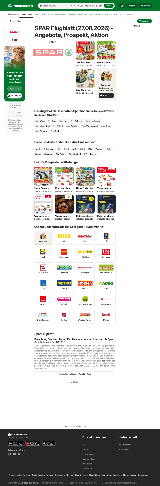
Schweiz (49, 475)
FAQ (84, 444)
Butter (38, 154)
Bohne (93, 154)
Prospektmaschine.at (30, 483)
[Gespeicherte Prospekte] (121, 5)
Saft (85, 154)
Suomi (78, 475)
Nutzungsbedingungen (14, 124)
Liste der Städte (89, 459)
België (34, 475)
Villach (58, 126)
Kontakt (85, 449)
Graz (52, 121)
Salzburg (76, 121)
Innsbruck (93, 121)
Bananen (100, 149)
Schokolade (49, 149)
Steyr (106, 126)
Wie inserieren (125, 444)
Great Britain (94, 475)
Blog (121, 14)
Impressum (87, 468)
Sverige (133, 475)
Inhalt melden (88, 454)
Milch (82, 149)
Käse (90, 149)
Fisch (66, 149)
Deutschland (59, 475)
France (85, 475)
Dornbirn (72, 126)
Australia (26, 475)
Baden (56, 131)
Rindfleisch (61, 154)
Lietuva (109, 475)
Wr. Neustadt (90, 126)
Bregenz (41, 131)
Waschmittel (75, 154)
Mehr (128, 14)
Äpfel (74, 149)
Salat (109, 149)
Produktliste (87, 463)
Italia (103, 475)
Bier (59, 149)
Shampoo (48, 154)
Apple (38, 149)
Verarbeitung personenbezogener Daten (15, 128)
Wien (39, 121)
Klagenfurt (42, 126)
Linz (63, 121)
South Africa (143, 475)
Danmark (70, 475)
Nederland (117, 475)
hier (103, 360)
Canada (41, 475)
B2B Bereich (124, 449)
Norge (125, 475)
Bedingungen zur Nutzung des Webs (84, 483)
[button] (15, 443)
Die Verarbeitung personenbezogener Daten (119, 483)
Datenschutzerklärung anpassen (54, 483)
